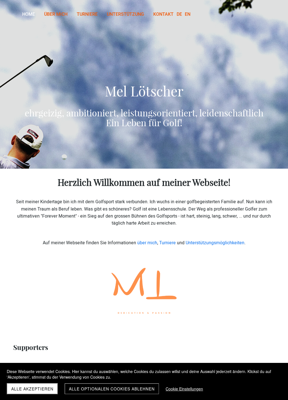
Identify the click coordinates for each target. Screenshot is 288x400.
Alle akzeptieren (32, 389)
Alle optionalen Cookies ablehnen (112, 389)
